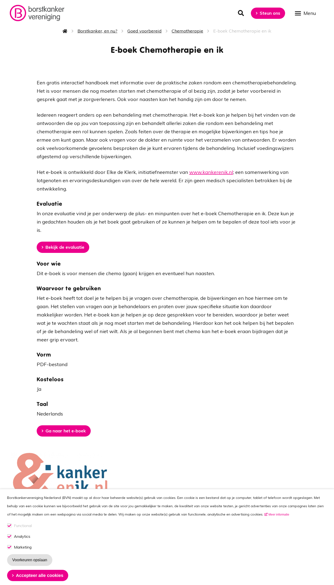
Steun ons (270, 13)
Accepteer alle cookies (39, 575)
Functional (23, 525)
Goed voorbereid (144, 31)
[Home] (37, 13)
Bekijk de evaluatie (64, 247)
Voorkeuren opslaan (29, 560)
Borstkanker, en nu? (97, 31)
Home (65, 31)
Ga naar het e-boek (65, 431)
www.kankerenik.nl (211, 172)
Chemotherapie (187, 31)
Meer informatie (278, 514)
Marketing (23, 547)
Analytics (22, 536)
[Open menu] (307, 13)
